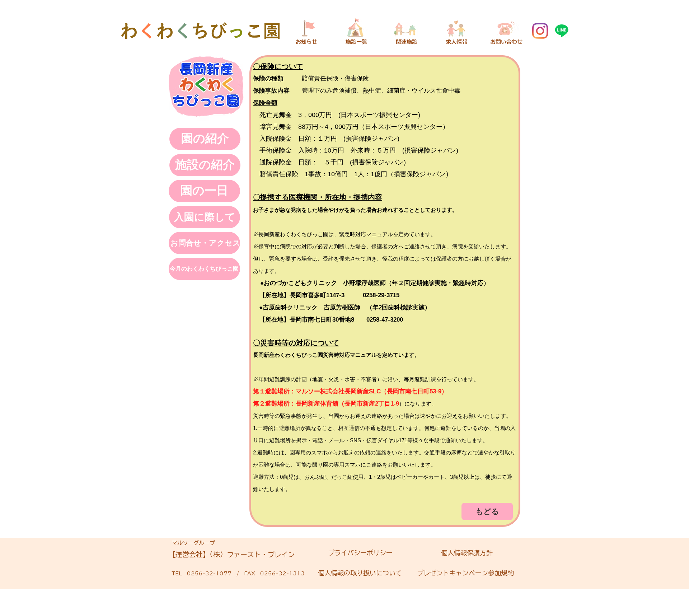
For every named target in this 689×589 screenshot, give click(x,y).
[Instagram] (540, 31)
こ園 (263, 31)
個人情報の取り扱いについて (360, 573)
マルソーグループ (193, 543)
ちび (209, 31)
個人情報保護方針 (464, 553)
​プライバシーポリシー (360, 553)
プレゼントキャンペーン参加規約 (465, 573)
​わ (129, 31)
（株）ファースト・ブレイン (252, 554)
